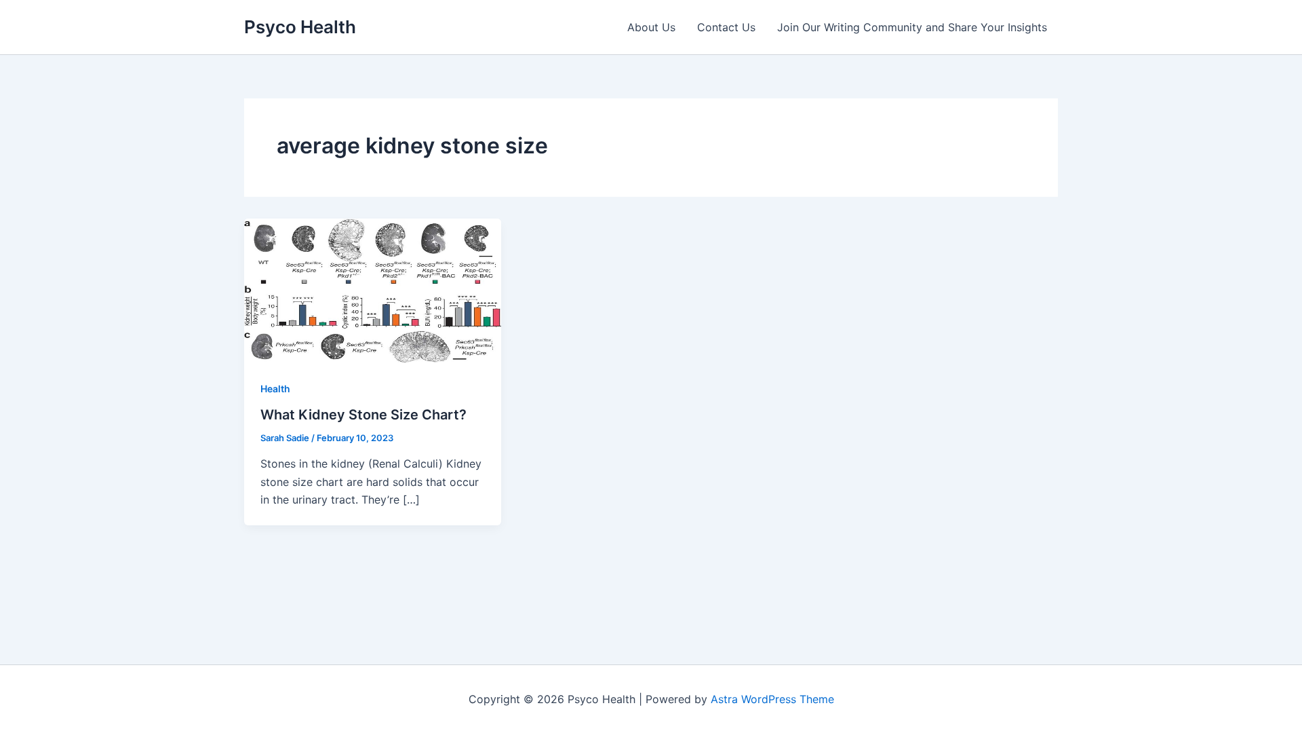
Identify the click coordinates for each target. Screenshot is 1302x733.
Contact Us (726, 27)
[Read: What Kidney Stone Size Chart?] (372, 290)
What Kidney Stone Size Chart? (363, 415)
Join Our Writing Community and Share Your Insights (912, 27)
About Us (651, 27)
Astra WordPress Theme (772, 699)
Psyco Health (300, 26)
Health (275, 388)
